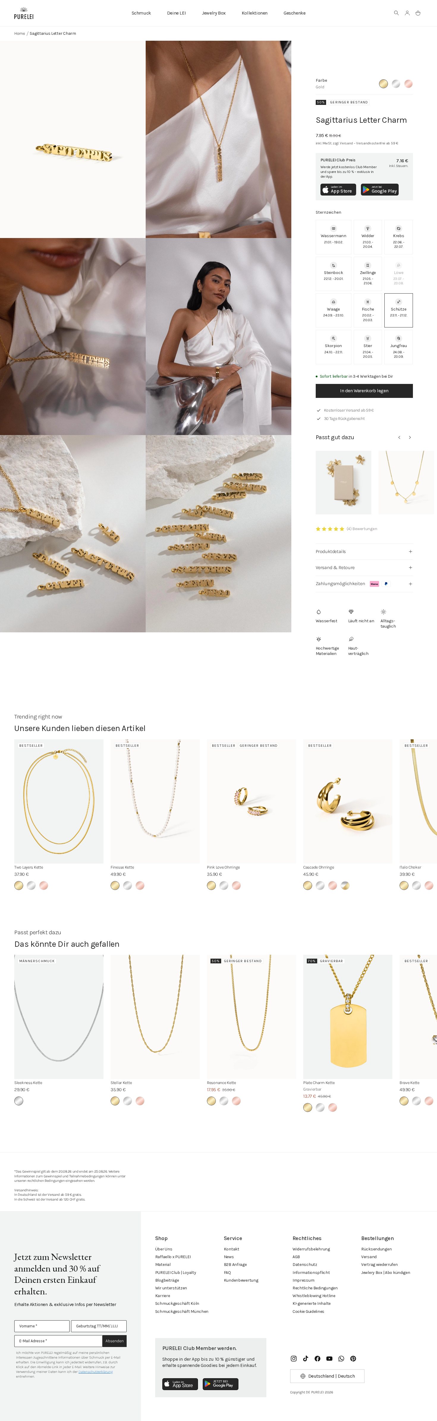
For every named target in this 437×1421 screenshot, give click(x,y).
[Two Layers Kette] (58, 801)
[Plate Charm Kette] (347, 1017)
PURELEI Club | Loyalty (175, 1272)
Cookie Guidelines (308, 1311)
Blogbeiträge (167, 1280)
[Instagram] (293, 1358)
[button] (396, 13)
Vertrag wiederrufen (379, 1264)
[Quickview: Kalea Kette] (406, 482)
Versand (369, 1256)
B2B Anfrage (235, 1264)
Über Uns (163, 1249)
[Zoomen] (73, 139)
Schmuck (141, 13)
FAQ (227, 1272)
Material (163, 1264)
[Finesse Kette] (155, 801)
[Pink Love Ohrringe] (251, 801)
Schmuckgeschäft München (182, 1311)
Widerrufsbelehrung (311, 1249)
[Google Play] (220, 1384)
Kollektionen (255, 13)
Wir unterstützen (171, 1288)
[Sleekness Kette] (58, 1017)
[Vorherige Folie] (399, 437)
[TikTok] (305, 1358)
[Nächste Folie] (410, 437)
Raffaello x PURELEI (173, 1256)
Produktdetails (331, 551)
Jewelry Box (214, 13)
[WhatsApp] (341, 1358)
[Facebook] (317, 1358)
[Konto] (407, 13)
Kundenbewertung (241, 1280)
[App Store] (180, 1384)
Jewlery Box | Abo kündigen (385, 1272)
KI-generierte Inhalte (312, 1303)
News (229, 1256)
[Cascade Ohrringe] (347, 801)
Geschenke (294, 13)
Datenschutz (305, 1264)
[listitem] (333, 237)
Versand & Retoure (335, 567)
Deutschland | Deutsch (331, 1376)
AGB (296, 1256)
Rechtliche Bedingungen (315, 1288)
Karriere (162, 1295)
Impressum (303, 1280)
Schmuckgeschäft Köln (177, 1303)
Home (19, 33)
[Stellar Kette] (155, 1017)
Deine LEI (176, 13)
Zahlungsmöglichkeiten (340, 583)
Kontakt (231, 1249)
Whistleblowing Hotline (314, 1295)
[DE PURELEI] (23, 13)
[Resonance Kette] (251, 1017)
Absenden (115, 1340)
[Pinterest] (353, 1358)
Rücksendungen (376, 1249)
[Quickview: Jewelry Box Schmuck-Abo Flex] (343, 482)
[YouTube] (329, 1358)
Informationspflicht (311, 1272)
